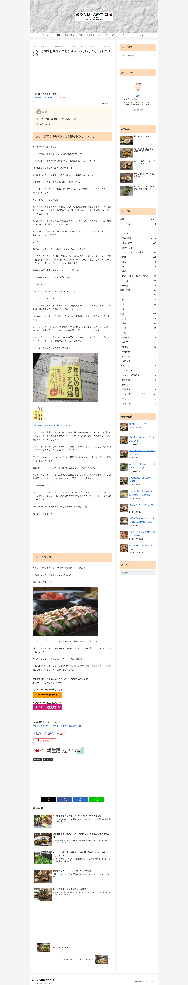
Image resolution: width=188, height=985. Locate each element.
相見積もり (38, 759)
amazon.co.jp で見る (48, 695)
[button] (154, 55)
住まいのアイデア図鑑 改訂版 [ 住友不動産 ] (52, 425)
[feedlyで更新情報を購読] (138, 109)
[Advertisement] (72, 73)
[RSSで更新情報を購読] (141, 109)
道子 (138, 95)
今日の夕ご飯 (45, 124)
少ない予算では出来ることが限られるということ (59, 119)
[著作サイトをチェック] (134, 109)
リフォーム (48, 759)
